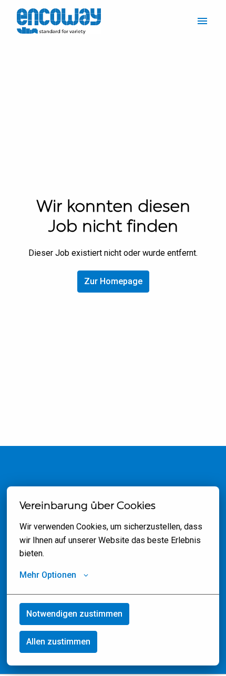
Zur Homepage (113, 281)
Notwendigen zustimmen (74, 614)
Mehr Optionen (47, 575)
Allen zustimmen (58, 642)
